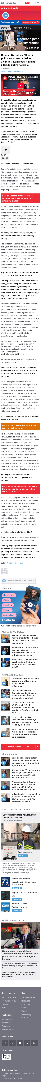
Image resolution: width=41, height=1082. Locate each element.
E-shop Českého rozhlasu (16, 810)
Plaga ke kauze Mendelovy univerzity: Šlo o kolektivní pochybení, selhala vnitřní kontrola (20, 489)
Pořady (6, 610)
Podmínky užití (28, 1073)
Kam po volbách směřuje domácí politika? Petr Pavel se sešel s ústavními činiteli (17, 198)
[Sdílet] (7, 158)
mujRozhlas (6, 588)
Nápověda (25, 1001)
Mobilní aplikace (9, 1030)
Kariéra (24, 1008)
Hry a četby (8, 595)
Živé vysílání (8, 615)
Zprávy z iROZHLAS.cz (13, 920)
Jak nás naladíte (28, 997)
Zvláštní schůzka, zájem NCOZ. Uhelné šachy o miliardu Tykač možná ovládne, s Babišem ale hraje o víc (25, 707)
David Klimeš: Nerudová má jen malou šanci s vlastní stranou (20, 426)
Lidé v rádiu (26, 1004)
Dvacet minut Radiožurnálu (12, 72)
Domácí (5, 27)
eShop (5, 1008)
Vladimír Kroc (13, 563)
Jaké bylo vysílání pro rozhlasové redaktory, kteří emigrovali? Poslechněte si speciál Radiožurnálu (19, 974)
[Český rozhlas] (8, 3)
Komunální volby (9, 1001)
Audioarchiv (7, 1023)
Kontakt (24, 1011)
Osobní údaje (15, 1073)
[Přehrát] (5, 150)
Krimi (5, 600)
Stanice (5, 1004)
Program (17, 27)
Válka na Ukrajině (9, 997)
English (4, 1076)
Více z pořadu (9, 754)
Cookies (5, 1073)
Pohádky (6, 605)
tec (21, 563)
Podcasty (6, 1026)
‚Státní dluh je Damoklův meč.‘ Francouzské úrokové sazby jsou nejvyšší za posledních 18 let (20, 966)
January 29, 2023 (8, 362)
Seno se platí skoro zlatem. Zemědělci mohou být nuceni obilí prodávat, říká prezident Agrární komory (20, 955)
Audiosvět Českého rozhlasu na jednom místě (18, 626)
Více (27, 27)
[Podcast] (3, 158)
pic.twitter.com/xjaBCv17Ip (12, 354)
